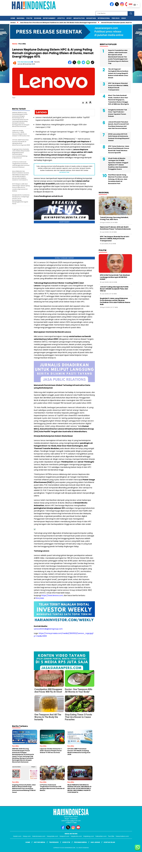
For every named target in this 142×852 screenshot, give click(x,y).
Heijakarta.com (76, 836)
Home (13, 18)
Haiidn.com (17, 836)
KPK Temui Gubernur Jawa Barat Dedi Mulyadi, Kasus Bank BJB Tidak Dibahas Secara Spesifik (118, 149)
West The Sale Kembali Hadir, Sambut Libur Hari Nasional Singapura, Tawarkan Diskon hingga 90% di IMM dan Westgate (118, 99)
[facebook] (112, 5)
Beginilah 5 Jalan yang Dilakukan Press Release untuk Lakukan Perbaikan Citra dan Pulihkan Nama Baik (115, 301)
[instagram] (122, 5)
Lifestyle (61, 18)
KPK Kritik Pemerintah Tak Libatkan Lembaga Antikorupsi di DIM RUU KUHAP (115, 277)
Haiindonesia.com (38, 836)
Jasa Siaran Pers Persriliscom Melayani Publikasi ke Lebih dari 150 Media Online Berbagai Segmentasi (43, 22)
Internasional (104, 18)
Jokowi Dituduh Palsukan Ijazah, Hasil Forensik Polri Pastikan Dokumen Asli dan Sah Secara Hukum (118, 125)
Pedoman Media (80, 842)
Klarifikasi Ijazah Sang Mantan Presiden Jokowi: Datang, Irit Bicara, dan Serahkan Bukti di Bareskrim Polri (118, 179)
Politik (29, 18)
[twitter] (117, 5)
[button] (83, 102)
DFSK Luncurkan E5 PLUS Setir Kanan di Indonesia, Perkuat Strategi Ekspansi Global (118, 137)
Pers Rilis (115, 18)
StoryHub (40, 598)
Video (123, 18)
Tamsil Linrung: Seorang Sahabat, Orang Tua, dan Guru (114, 218)
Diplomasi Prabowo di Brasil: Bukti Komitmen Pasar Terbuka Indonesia (115, 228)
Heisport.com (64, 836)
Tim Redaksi (54, 842)
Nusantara (91, 18)
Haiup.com (27, 836)
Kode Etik (66, 842)
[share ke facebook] (70, 63)
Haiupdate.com (52, 836)
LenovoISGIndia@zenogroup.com (48, 629)
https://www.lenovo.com (52, 595)
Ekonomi (37, 18)
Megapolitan (79, 18)
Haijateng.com (88, 836)
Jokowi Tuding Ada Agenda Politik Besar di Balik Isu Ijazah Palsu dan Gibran (114, 289)
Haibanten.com (101, 836)
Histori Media (39, 842)
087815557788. (64, 172)
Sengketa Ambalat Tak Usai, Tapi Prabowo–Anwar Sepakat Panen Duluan (117, 113)
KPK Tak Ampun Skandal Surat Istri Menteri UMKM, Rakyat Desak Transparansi (118, 86)
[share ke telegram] (84, 63)
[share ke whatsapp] (79, 63)
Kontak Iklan (109, 842)
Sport (69, 18)
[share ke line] (88, 63)
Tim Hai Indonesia (24, 62)
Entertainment (49, 18)
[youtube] (78, 829)
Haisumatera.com (122, 836)
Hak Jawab (95, 842)
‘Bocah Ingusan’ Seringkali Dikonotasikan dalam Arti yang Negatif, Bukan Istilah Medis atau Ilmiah (118, 73)
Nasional (21, 18)
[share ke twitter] (75, 63)
